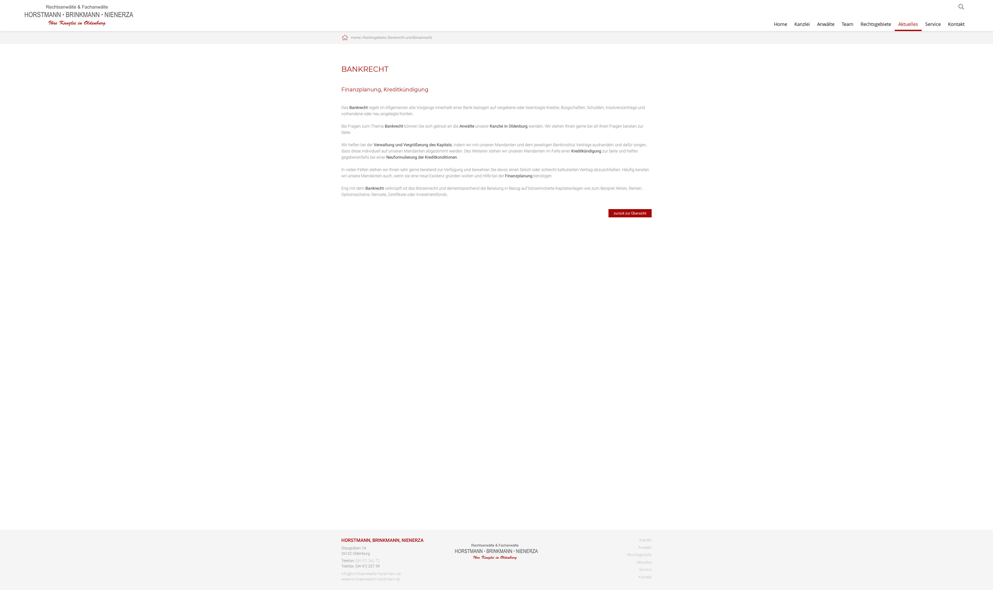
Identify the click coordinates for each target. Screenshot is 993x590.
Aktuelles (908, 24)
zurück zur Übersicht (630, 213)
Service (933, 24)
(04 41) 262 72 (368, 560)
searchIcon (961, 7)
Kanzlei (802, 24)
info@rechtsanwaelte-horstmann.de (371, 573)
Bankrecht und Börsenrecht (410, 37)
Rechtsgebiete (876, 24)
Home (780, 24)
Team (847, 24)
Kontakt (956, 24)
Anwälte (825, 24)
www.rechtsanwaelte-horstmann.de (370, 579)
